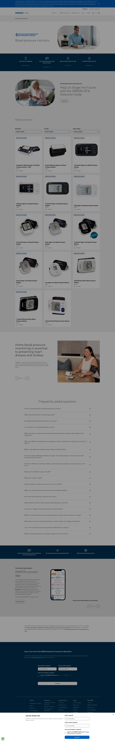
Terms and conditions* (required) (73, 729)
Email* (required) (69, 715)
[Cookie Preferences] (2, 738)
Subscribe (77, 737)
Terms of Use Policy (76, 733)
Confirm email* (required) (71, 722)
